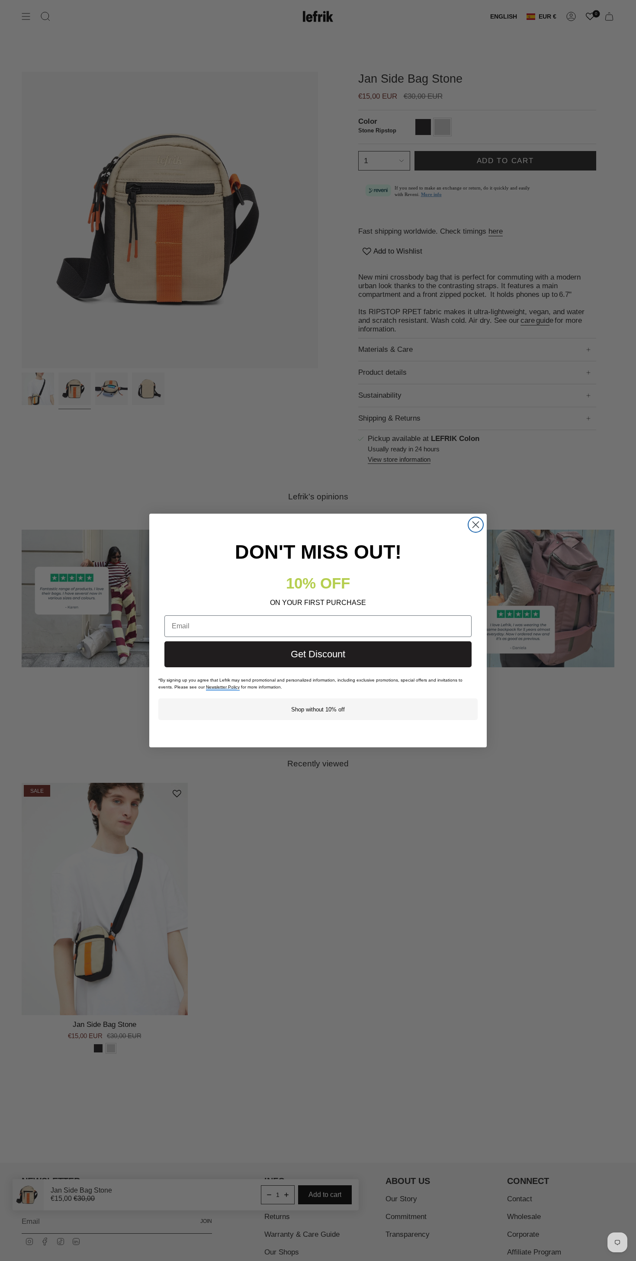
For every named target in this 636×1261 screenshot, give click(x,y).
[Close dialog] (475, 524)
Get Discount (318, 654)
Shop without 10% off (318, 709)
